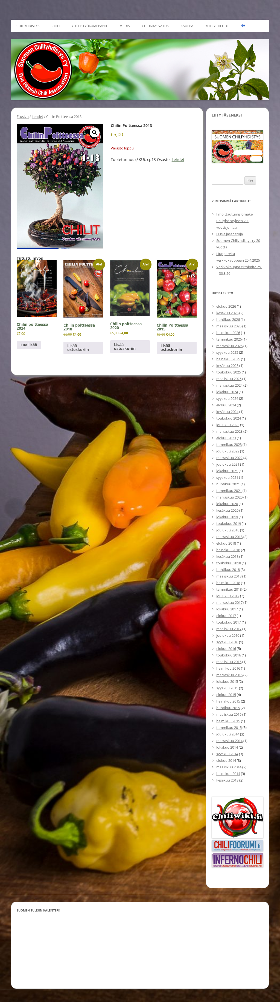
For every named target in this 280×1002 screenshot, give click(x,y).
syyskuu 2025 (227, 352)
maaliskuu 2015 (228, 714)
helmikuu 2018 (228, 582)
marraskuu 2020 (229, 497)
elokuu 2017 (226, 615)
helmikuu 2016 (228, 668)
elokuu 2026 (226, 306)
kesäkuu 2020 (227, 510)
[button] (95, 132)
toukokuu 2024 (228, 418)
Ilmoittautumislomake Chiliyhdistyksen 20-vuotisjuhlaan (234, 221)
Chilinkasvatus (155, 26)
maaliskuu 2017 (228, 628)
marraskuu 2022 (229, 457)
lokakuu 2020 (227, 503)
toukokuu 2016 (228, 655)
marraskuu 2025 (229, 345)
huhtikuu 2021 (228, 484)
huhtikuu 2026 (228, 319)
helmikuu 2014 (228, 773)
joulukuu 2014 (227, 734)
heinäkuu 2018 (228, 549)
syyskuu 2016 (227, 641)
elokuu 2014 (226, 760)
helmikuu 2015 (228, 720)
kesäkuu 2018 (227, 556)
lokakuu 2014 (227, 747)
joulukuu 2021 (227, 464)
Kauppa (187, 26)
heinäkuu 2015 (228, 701)
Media (124, 26)
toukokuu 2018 (228, 563)
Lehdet (37, 116)
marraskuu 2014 (229, 740)
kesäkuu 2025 (227, 365)
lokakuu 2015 (227, 681)
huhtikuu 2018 (228, 569)
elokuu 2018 (226, 543)
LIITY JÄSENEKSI (227, 115)
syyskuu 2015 (227, 688)
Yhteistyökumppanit (89, 26)
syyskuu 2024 (227, 398)
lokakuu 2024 (227, 391)
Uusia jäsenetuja (229, 233)
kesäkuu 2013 (227, 780)
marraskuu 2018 (229, 536)
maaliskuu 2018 (228, 576)
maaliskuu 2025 (228, 378)
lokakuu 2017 (227, 609)
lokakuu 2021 (227, 470)
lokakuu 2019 (227, 516)
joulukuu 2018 (227, 530)
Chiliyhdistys (28, 26)
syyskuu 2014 (227, 753)
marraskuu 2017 (229, 602)
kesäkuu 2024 (227, 411)
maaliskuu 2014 (228, 767)
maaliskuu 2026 (228, 326)
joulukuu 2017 (227, 595)
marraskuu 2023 (229, 431)
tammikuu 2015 (229, 727)
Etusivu (23, 116)
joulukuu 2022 (227, 451)
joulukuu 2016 (227, 635)
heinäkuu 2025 (228, 358)
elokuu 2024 (226, 405)
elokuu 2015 (226, 694)
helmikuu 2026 (228, 332)
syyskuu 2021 (227, 477)
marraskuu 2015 (229, 674)
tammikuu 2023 (229, 444)
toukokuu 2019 (228, 523)
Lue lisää (29, 344)
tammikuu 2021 (229, 490)
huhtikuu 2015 (228, 707)
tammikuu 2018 (229, 589)
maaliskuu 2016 (228, 661)
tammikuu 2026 (229, 339)
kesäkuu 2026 (227, 312)
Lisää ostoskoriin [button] (78, 347)
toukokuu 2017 (228, 622)
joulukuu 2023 (227, 424)
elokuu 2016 (226, 648)
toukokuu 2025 (228, 372)
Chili (56, 26)
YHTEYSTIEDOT (217, 26)
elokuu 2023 (226, 437)
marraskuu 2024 (229, 385)
